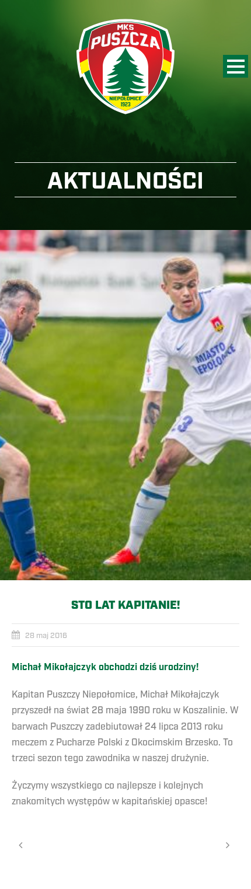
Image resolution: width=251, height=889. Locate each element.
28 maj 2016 (46, 635)
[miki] (125, 405)
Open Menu (235, 66)
